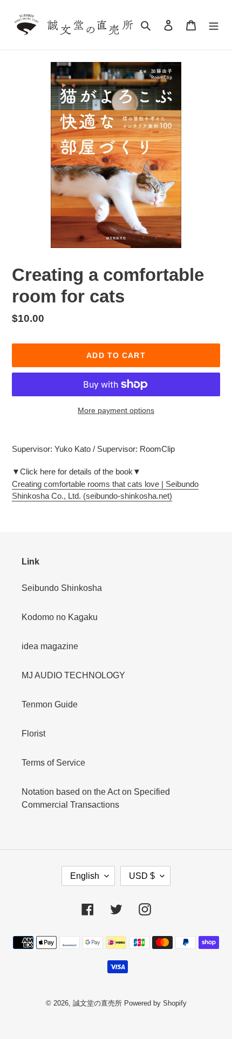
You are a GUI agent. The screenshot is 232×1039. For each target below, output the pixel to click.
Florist (33, 733)
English (84, 875)
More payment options (116, 410)
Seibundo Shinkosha (62, 588)
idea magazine (50, 646)
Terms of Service (53, 762)
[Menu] (213, 25)
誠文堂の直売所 (97, 1003)
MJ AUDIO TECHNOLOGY (73, 675)
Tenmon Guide (50, 704)
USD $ (142, 875)
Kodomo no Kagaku (60, 617)
